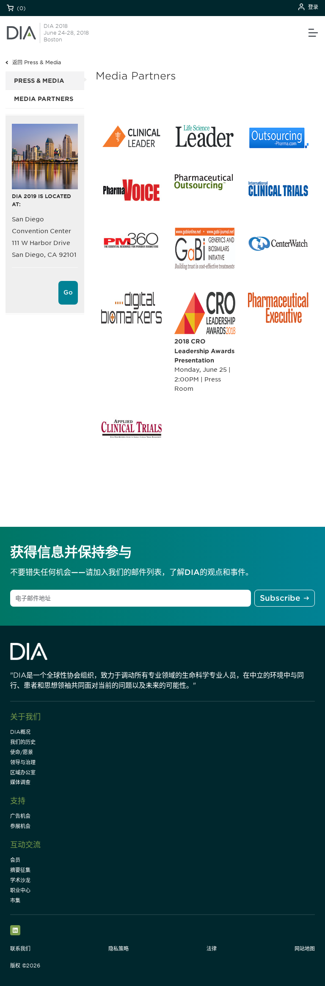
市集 (15, 900)
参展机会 (20, 826)
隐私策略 (118, 948)
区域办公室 (23, 772)
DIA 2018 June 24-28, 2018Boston (66, 33)
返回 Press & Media (36, 62)
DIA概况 (20, 732)
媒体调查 (20, 782)
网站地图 (305, 948)
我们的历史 (23, 742)
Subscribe (280, 598)
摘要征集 (20, 870)
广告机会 (20, 816)
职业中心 (20, 890)
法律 (212, 948)
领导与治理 (23, 762)
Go (68, 292)
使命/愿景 (21, 752)
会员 (15, 860)
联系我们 (20, 948)
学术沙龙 (20, 880)
